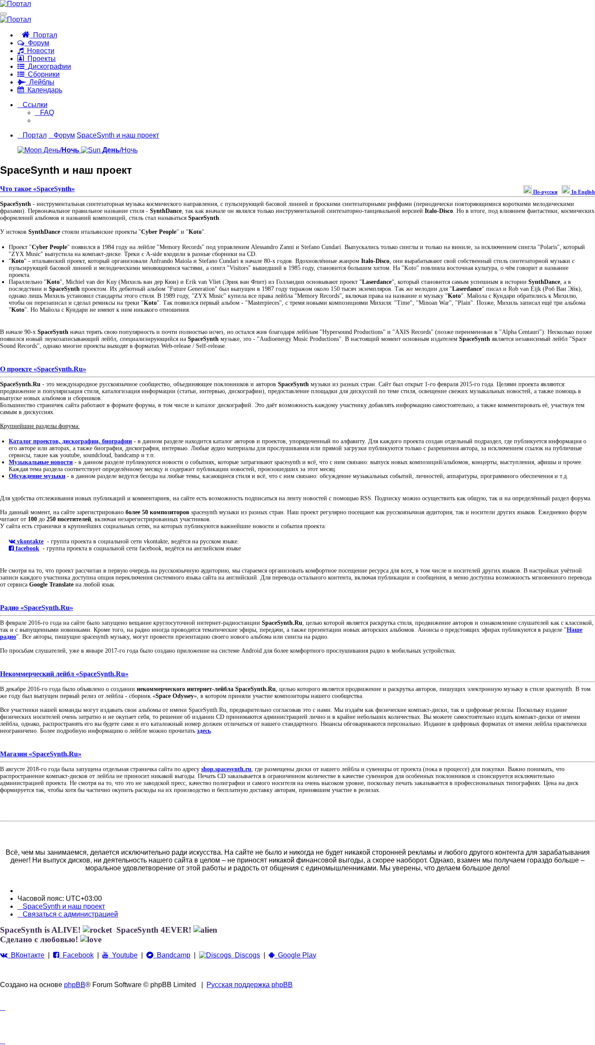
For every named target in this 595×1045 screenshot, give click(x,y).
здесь (204, 731)
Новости (39, 50)
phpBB (74, 984)
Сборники (42, 74)
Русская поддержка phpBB (249, 984)
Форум (36, 43)
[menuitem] (44, 112)
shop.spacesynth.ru (226, 769)
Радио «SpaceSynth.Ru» (36, 607)
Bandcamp (171, 955)
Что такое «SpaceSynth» (37, 188)
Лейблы (40, 82)
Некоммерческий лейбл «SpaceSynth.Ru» (64, 674)
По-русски (545, 192)
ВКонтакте (25, 955)
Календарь (43, 90)
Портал (43, 35)
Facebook (76, 955)
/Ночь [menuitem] (120, 150)
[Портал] (15, 3)
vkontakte (29, 541)
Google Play (295, 955)
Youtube (123, 955)
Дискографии (47, 66)
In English (582, 192)
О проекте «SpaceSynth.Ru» (43, 369)
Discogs (245, 955)
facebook (26, 548)
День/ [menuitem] (60, 150)
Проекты (40, 58)
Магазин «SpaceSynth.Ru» (40, 754)
